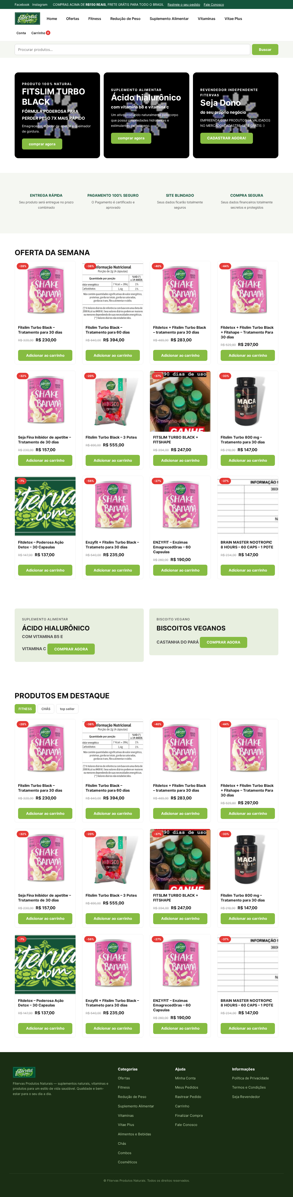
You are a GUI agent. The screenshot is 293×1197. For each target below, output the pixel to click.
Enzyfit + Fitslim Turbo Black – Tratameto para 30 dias (112, 544)
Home (52, 18)
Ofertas (72, 18)
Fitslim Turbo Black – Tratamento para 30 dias (40, 329)
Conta (21, 33)
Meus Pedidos (186, 1087)
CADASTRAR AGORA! (226, 138)
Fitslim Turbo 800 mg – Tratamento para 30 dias (243, 439)
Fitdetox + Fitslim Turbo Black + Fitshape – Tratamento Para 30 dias (247, 332)
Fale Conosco (214, 4)
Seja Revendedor (246, 1097)
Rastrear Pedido (188, 1097)
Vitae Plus (233, 18)
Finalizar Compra (189, 1115)
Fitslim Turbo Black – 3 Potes (111, 437)
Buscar (265, 49)
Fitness (94, 18)
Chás (122, 1143)
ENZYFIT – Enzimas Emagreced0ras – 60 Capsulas (172, 547)
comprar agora (42, 144)
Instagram (39, 4)
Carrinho (40, 33)
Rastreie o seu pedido (184, 4)
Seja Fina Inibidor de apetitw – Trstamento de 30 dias (44, 439)
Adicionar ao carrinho (45, 355)
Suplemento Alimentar (169, 18)
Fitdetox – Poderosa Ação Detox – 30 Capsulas (41, 544)
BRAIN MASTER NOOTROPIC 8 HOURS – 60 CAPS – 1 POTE (247, 544)
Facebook (22, 4)
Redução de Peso (125, 18)
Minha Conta (185, 1078)
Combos (124, 1153)
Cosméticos (127, 1162)
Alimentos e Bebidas (134, 1134)
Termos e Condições (249, 1087)
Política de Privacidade (250, 1078)
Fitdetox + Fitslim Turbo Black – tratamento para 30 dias (179, 329)
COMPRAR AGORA (71, 649)
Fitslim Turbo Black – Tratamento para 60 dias (108, 329)
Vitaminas (206, 18)
